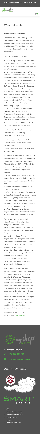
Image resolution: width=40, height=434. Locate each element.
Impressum (10, 420)
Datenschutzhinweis (13, 422)
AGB (7, 409)
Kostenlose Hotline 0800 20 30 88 (21, 2)
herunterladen (20, 315)
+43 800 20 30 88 (16, 354)
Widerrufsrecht (11, 417)
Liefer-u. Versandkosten (14, 412)
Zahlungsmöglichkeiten (14, 414)
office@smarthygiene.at (19, 359)
